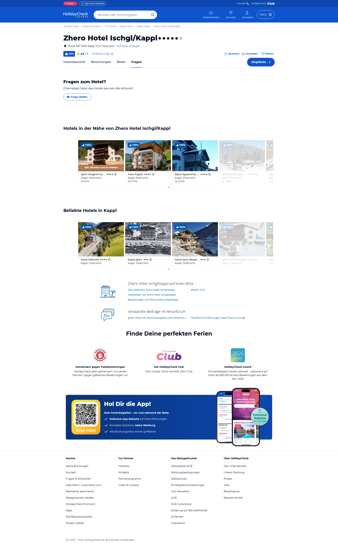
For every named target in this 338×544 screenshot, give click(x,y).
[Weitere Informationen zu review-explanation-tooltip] (112, 53)
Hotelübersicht (74, 62)
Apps (69, 510)
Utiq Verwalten (180, 491)
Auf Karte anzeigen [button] (128, 46)
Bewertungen (101, 62)
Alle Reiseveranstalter (79, 516)
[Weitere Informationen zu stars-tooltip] (180, 38)
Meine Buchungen (77, 466)
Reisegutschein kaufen (80, 497)
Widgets (123, 472)
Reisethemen (232, 491)
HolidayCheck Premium (80, 504)
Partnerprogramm (130, 478)
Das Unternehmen (235, 466)
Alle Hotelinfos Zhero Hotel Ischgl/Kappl (151, 289)
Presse (228, 478)
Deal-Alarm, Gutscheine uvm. (84, 485)
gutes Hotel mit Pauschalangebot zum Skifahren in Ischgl (158, 317)
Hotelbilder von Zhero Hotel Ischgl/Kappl (152, 294)
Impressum (178, 523)
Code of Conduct (128, 485)
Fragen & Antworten (78, 478)
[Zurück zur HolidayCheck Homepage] (75, 14)
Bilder (121, 62)
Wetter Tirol (198, 289)
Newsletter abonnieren (80, 491)
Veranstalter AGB (181, 466)
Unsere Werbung (234, 472)
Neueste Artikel (233, 497)
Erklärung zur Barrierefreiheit (189, 510)
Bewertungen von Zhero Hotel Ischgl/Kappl (153, 299)
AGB (174, 497)
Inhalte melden (75, 523)
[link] (211, 14)
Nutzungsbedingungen (185, 472)
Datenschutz (179, 478)
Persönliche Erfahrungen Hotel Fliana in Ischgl (218, 317)
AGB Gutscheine (181, 504)
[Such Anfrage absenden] (153, 15)
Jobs (226, 485)
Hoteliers (124, 466)
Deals (69, 3)
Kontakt (241, 3)
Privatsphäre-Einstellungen (188, 485)
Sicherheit (177, 516)
